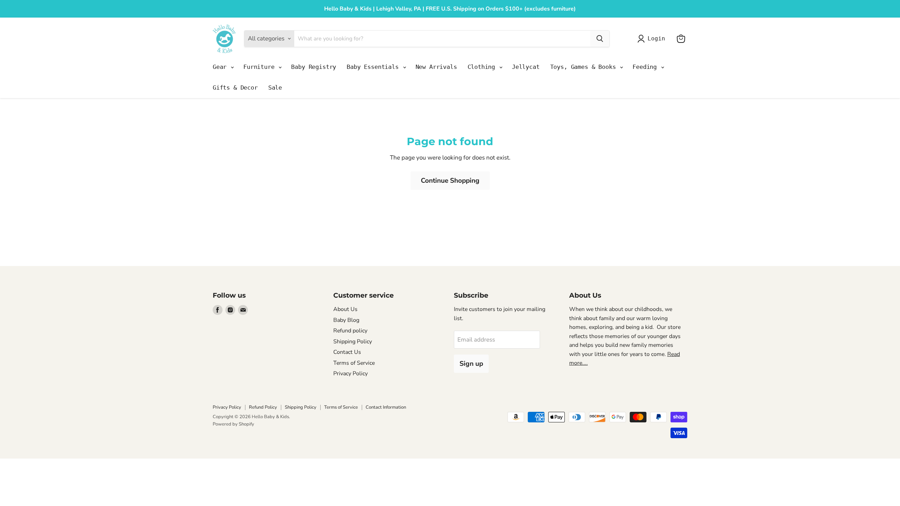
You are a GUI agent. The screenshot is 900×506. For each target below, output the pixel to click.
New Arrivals (436, 66)
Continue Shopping (450, 180)
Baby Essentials (374, 66)
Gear (221, 66)
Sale (275, 87)
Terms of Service (354, 363)
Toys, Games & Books (584, 66)
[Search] (599, 39)
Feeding (646, 66)
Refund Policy (263, 407)
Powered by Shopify (233, 424)
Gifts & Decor (235, 87)
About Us (345, 309)
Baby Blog (346, 320)
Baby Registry (313, 66)
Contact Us (347, 352)
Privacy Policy (350, 373)
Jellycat (526, 66)
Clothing (483, 66)
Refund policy (350, 331)
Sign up (471, 363)
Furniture (260, 66)
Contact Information (386, 407)
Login (656, 38)
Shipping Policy (352, 341)
